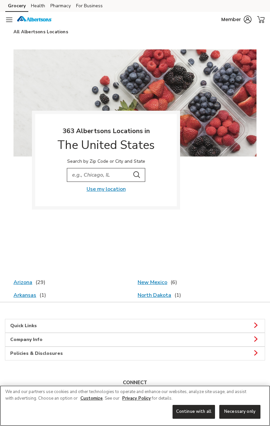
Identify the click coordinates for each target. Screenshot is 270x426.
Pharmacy (60, 6)
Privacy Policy (136, 398)
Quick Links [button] (23, 326)
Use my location (106, 189)
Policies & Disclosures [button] (36, 353)
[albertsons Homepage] (34, 19)
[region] (135, 405)
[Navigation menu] (9, 19)
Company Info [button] (26, 339)
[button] (236, 19)
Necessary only (240, 411)
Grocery (17, 6)
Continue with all (193, 411)
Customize (91, 398)
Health (38, 6)
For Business (89, 6)
